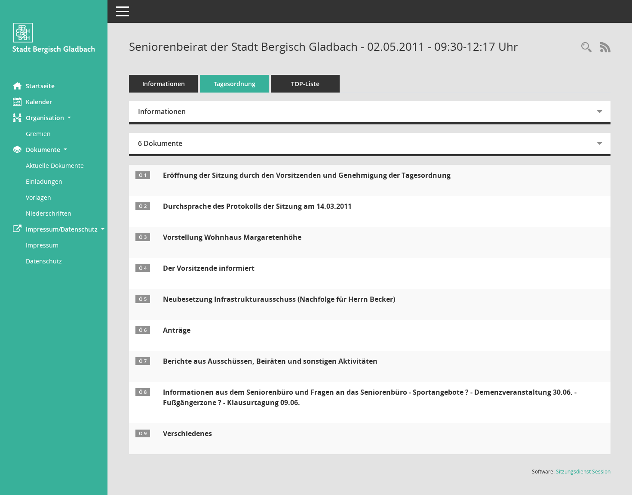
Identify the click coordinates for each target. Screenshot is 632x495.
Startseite (40, 86)
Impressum (42, 245)
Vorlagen (38, 197)
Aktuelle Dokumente (55, 165)
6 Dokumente (160, 143)
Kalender (39, 102)
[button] (53, 118)
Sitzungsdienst (583, 471)
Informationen (163, 84)
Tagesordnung (234, 84)
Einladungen (44, 181)
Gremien (38, 134)
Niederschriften (48, 213)
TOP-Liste (305, 84)
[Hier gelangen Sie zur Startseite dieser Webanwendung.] (53, 38)
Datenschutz (44, 261)
